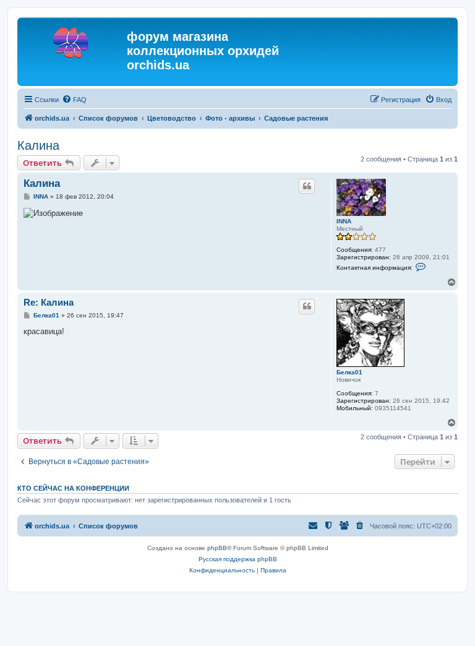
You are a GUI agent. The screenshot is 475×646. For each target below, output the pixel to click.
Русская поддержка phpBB (238, 559)
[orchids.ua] (73, 40)
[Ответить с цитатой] (307, 186)
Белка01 (349, 372)
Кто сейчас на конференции (73, 488)
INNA (343, 221)
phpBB (217, 548)
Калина (38, 145)
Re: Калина (49, 302)
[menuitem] (74, 99)
